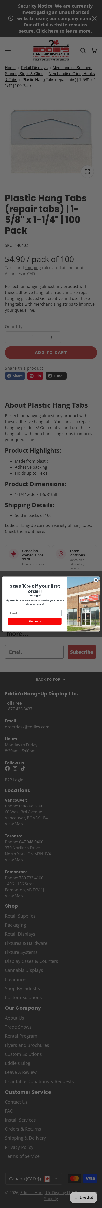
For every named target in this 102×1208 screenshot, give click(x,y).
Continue (35, 621)
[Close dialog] (96, 580)
